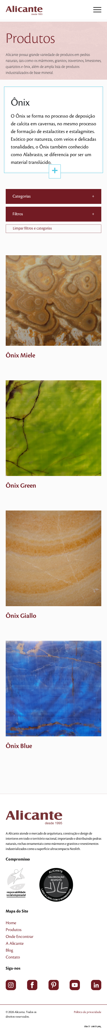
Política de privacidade (87, 1012)
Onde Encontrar (19, 936)
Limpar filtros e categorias (32, 228)
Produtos (13, 930)
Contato (13, 957)
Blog (9, 950)
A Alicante (15, 943)
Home (11, 923)
